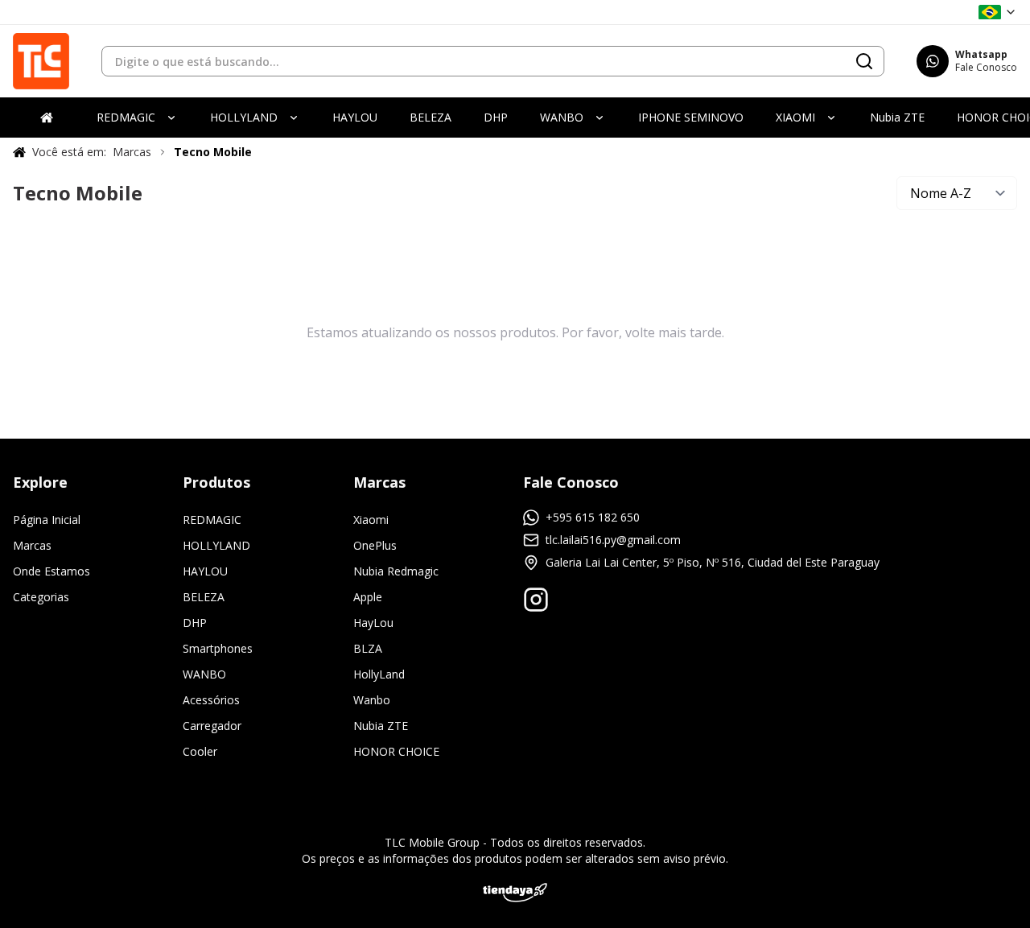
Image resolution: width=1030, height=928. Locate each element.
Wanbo (371, 699)
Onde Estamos (51, 571)
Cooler (200, 751)
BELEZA (204, 596)
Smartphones (218, 648)
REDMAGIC (212, 519)
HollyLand (379, 674)
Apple (367, 596)
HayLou (373, 622)
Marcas (32, 545)
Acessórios (211, 699)
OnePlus (375, 545)
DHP (195, 622)
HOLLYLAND (216, 545)
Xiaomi (371, 519)
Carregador (212, 725)
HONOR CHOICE (396, 751)
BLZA (367, 648)
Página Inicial (46, 519)
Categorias (41, 596)
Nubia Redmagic (396, 571)
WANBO (204, 674)
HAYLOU (205, 571)
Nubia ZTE (380, 725)
